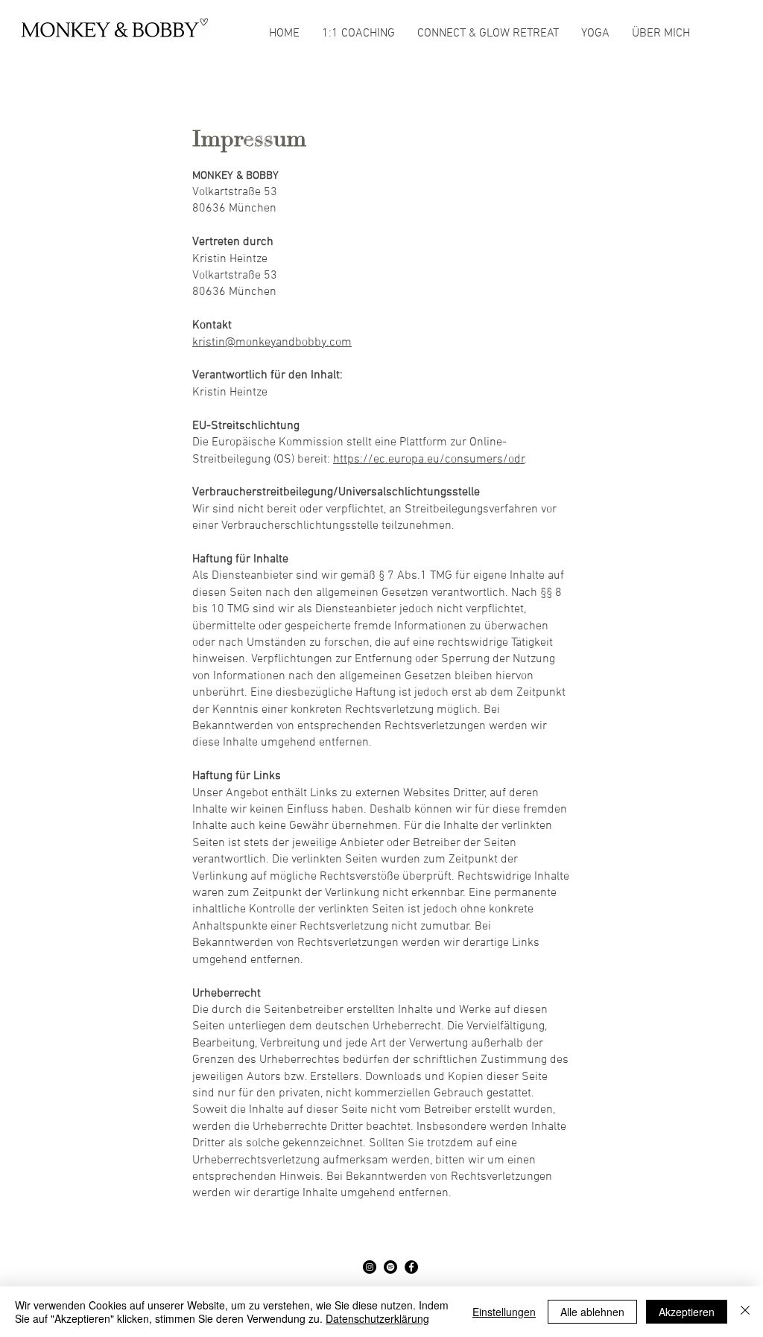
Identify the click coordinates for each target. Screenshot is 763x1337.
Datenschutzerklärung (377, 1318)
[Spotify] (390, 1267)
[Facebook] (411, 1267)
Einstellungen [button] (504, 1311)
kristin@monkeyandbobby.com (272, 342)
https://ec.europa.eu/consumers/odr (429, 459)
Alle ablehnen (592, 1311)
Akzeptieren (687, 1311)
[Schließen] (745, 1311)
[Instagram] (369, 1267)
